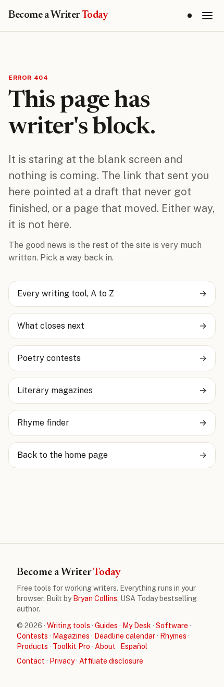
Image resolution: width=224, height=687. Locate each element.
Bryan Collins (95, 598)
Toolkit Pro (71, 646)
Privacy (61, 661)
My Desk (136, 625)
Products (32, 646)
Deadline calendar (124, 636)
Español (133, 646)
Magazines (71, 636)
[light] (189, 15)
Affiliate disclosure (111, 661)
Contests (32, 636)
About (105, 646)
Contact (31, 661)
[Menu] (207, 15)
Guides (106, 625)
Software (172, 625)
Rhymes (173, 636)
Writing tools (68, 625)
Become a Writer (58, 15)
